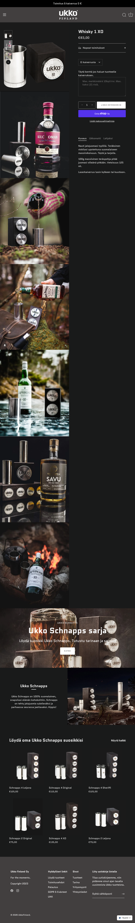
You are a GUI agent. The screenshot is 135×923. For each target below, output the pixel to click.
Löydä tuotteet (56, 877)
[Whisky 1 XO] (8, 34)
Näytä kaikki (118, 740)
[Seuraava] (8, 62)
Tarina (76, 882)
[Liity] (123, 894)
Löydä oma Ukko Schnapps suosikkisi (46, 740)
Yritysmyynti (79, 887)
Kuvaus (82, 138)
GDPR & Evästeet (57, 892)
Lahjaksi (108, 138)
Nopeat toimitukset (93, 48)
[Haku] (124, 15)
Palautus (53, 887)
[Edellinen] (8, 26)
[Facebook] (12, 890)
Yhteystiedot (80, 892)
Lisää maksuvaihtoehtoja (102, 121)
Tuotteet (77, 877)
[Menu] (5, 15)
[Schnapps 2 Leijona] (107, 816)
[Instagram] (17, 890)
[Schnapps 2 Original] (27, 816)
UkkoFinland (24, 914)
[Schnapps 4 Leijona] (27, 766)
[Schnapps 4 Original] (67, 766)
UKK (50, 896)
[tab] (83, 138)
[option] (8, 35)
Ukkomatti (95, 138)
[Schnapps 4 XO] (67, 816)
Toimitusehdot (56, 882)
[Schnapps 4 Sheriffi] (107, 766)
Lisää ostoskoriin (111, 105)
